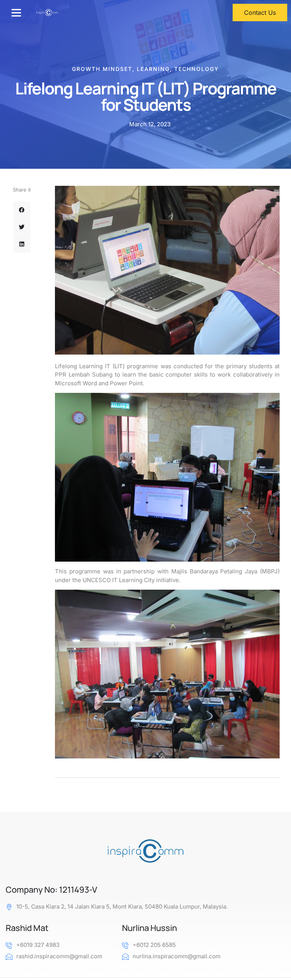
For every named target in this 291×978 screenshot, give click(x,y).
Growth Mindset (102, 69)
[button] (16, 12)
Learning (153, 69)
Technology (196, 69)
